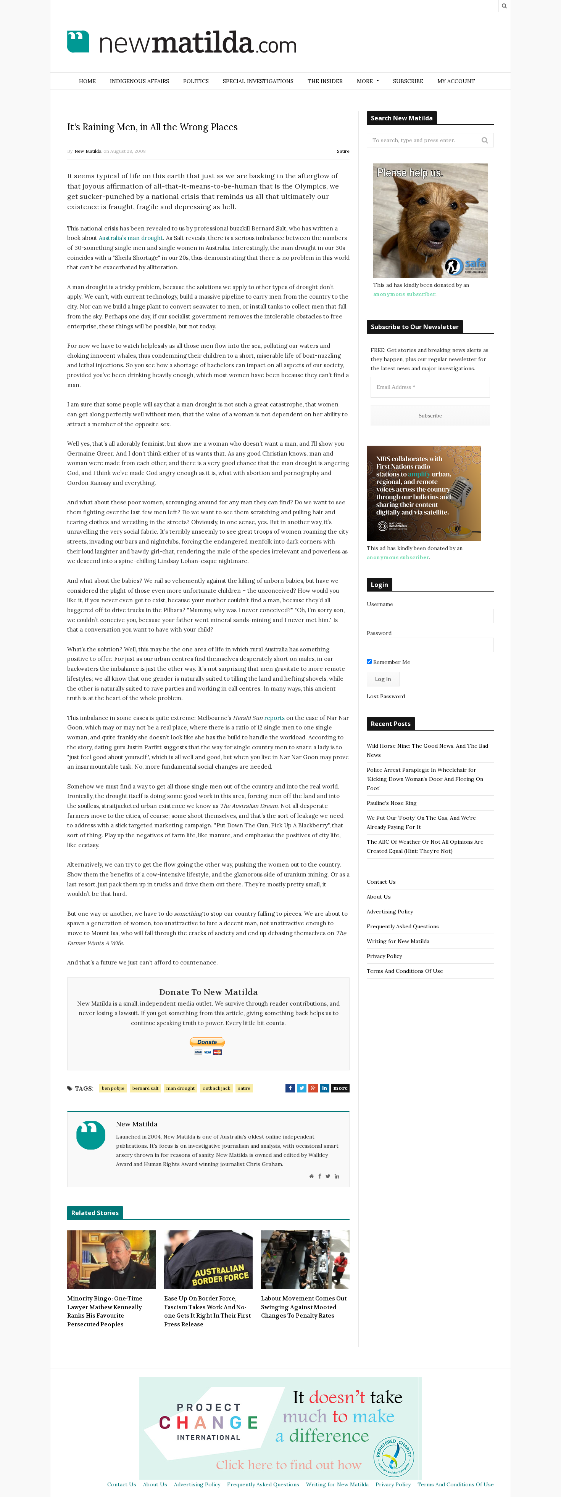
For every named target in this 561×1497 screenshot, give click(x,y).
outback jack (216, 1088)
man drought (180, 1088)
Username (380, 604)
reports (274, 717)
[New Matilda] (181, 43)
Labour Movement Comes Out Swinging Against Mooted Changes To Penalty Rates (304, 1307)
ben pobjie (113, 1088)
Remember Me (391, 662)
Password (379, 633)
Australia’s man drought (131, 238)
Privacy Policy (384, 956)
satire (244, 1088)
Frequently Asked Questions (403, 926)
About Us (379, 896)
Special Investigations (258, 81)
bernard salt (145, 1088)
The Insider (325, 81)
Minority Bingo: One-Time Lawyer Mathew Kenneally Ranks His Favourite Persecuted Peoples (104, 1311)
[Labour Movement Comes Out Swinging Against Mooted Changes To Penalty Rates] (305, 1259)
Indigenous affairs (139, 81)
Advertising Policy (390, 911)
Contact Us (381, 881)
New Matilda (88, 151)
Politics (196, 81)
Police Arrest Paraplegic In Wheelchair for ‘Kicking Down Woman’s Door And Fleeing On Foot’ (425, 779)
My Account (456, 81)
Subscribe (408, 81)
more (340, 1087)
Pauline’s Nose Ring (392, 803)
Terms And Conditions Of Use (405, 971)
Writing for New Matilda (398, 941)
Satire (343, 151)
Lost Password (386, 696)
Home (87, 81)
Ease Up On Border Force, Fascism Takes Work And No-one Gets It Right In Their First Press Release (207, 1311)
